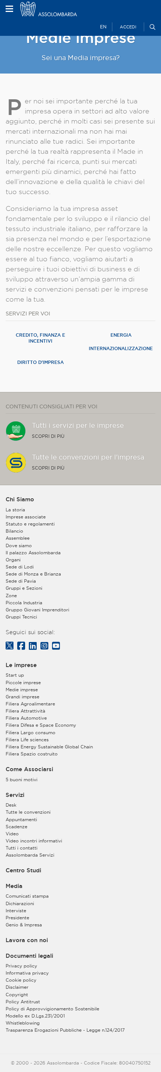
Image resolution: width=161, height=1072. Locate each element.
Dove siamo (19, 545)
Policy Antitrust (23, 1001)
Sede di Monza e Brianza (33, 573)
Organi (13, 559)
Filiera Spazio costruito (32, 753)
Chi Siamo (20, 499)
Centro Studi (23, 870)
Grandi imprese (22, 696)
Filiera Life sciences (27, 739)
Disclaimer (17, 987)
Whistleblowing (23, 1022)
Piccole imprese (23, 682)
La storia (15, 509)
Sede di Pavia (21, 581)
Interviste (16, 910)
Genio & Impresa (24, 924)
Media (14, 886)
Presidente (17, 917)
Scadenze (16, 826)
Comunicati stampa (27, 896)
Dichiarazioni (20, 903)
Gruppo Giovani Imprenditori (37, 609)
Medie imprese (22, 689)
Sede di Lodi (20, 566)
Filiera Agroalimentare (30, 703)
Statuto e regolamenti (30, 523)
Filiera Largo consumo (30, 732)
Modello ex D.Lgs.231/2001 (35, 1015)
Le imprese (21, 665)
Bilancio (14, 531)
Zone (11, 595)
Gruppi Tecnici (21, 616)
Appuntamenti (21, 819)
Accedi (128, 27)
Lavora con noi (27, 940)
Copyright (17, 994)
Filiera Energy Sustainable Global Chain (49, 746)
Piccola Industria (24, 602)
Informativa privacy (27, 972)
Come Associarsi (29, 769)
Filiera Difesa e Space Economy (41, 725)
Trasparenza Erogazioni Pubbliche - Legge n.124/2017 (65, 1030)
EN (103, 26)
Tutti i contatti (21, 847)
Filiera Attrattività (25, 710)
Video (12, 833)
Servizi (15, 795)
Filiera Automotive (26, 718)
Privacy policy (21, 965)
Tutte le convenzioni (28, 812)
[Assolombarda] (58, 9)
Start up (15, 675)
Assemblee (18, 538)
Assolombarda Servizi (30, 855)
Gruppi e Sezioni (24, 588)
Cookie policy (21, 980)
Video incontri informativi (34, 840)
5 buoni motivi (21, 779)
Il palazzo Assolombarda (33, 552)
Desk (11, 805)
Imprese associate (26, 516)
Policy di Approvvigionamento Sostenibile (52, 1008)
